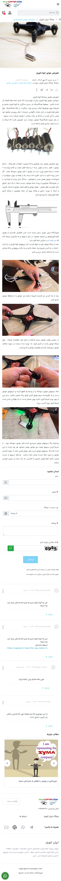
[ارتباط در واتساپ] (5, 876)
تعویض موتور (12, 82)
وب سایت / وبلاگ (51, 507)
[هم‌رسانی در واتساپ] (57, 90)
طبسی (17, 80)
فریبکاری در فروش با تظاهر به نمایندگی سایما (38, 781)
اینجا (52, 240)
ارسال (30, 559)
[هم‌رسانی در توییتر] (42, 90)
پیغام (53, 523)
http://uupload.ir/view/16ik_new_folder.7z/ (27, 648)
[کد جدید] (11, 548)
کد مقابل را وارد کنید (48, 542)
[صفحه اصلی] (60, 19)
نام (56, 476)
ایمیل (54, 491)
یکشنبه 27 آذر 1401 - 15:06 (41, 702)
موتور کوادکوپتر (25, 82)
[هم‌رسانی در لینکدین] (52, 90)
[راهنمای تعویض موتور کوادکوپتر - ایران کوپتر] (48, 801)
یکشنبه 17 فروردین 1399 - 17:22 (40, 626)
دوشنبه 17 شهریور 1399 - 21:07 (37, 667)
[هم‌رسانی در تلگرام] (46, 90)
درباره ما (23, 816)
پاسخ (50, 614)
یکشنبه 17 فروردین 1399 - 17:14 (40, 590)
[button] (3, 591)
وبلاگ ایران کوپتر (46, 19)
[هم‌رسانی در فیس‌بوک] (37, 90)
